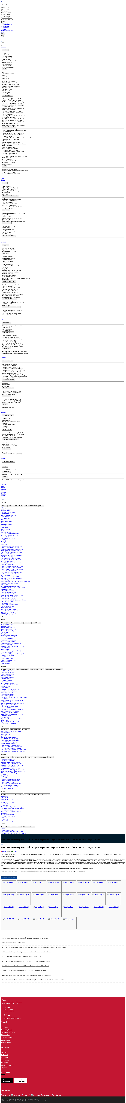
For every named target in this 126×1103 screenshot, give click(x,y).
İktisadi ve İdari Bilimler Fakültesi (11, 266)
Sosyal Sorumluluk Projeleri (9, 231)
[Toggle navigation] (3, 42)
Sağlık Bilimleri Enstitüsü (9, 250)
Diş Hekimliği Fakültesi (8, 258)
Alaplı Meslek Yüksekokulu (9, 286)
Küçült (4, 851)
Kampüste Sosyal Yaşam (8, 226)
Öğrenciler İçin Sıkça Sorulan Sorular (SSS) (14, 221)
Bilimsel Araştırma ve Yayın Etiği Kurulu (13, 133)
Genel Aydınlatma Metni (8, 172)
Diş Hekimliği (4, 1062)
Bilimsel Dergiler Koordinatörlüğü (11, 100)
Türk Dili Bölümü (7, 305)
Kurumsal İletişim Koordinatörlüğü (11, 111)
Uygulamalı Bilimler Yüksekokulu (11, 313)
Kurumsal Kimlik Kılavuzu (9, 87)
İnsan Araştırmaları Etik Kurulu (10, 139)
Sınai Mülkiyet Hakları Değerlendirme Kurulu (14, 156)
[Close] (1, 45)
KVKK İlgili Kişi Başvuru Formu (11, 173)
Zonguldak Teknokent (8, 407)
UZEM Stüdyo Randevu (8, 444)
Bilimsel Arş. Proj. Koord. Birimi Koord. (13, 99)
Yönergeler (5, 194)
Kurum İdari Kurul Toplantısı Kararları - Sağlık (15, 353)
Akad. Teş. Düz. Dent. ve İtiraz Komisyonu (14, 130)
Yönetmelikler (6, 192)
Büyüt (15, 851)
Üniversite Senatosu (7, 56)
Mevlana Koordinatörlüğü (9, 205)
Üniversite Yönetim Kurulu (9, 58)
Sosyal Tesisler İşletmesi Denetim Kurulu (13, 151)
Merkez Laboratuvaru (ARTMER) (11, 401)
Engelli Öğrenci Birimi (8, 229)
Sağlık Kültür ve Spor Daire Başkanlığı (12, 345)
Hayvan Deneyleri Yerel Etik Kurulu (12, 142)
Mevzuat (4, 80)
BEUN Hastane (5, 1060)
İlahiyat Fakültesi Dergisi (9, 365)
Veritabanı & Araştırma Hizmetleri (11, 402)
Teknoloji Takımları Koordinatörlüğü (12, 120)
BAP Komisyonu (6, 131)
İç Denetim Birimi (7, 64)
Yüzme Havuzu (6, 428)
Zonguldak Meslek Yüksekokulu (11, 297)
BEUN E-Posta (5, 1057)
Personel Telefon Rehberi (9, 470)
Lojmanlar (5, 423)
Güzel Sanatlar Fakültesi (8, 264)
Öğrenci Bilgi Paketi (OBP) (9, 189)
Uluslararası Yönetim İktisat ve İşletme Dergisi (14, 376)
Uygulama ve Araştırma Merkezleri (11, 391)
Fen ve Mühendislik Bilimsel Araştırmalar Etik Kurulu (16, 138)
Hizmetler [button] (3, 412)
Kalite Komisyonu (7, 145)
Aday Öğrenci (6, 227)
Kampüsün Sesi (6, 384)
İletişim (45, 1100)
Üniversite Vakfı (5, 1035)
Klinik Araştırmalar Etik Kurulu (10, 148)
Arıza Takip (5, 442)
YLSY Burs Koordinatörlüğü (10, 123)
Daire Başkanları (6, 65)
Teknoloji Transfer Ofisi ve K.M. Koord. (13, 122)
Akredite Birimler (7, 78)
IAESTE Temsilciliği (7, 106)
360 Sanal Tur (6, 90)
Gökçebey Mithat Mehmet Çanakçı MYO (13, 294)
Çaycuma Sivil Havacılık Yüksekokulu (12, 310)
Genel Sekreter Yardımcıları (9, 61)
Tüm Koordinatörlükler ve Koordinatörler (13, 125)
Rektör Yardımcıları (7, 55)
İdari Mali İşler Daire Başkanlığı (10, 337)
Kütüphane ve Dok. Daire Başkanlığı (12, 338)
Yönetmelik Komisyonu (8, 162)
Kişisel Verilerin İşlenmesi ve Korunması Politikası (15, 170)
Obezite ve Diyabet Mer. (7, 1065)
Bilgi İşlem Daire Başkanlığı (9, 335)
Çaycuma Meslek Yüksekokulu (10, 291)
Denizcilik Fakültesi (7, 256)
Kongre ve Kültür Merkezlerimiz (11, 421)
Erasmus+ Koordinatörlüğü (9, 200)
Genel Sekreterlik (6, 327)
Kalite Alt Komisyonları (8, 147)
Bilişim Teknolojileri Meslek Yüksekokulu (13, 288)
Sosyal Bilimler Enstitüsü (9, 251)
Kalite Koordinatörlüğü (8, 109)
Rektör (4, 53)
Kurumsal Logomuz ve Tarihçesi (11, 86)
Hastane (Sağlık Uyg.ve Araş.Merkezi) (12, 433)
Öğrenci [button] (3, 180)
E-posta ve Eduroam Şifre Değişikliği (12, 218)
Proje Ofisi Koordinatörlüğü (9, 117)
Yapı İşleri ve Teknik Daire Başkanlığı (12, 346)
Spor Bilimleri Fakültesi (8, 276)
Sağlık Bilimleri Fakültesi (9, 275)
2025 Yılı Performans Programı (10, 84)
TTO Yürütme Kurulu (8, 158)
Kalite (2, 178)
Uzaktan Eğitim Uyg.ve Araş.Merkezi (12, 437)
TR (2, 34)
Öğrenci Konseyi (6, 232)
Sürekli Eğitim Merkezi (8, 436)
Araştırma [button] (3, 357)
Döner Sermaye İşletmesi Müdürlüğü (12, 326)
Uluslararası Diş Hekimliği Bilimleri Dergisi (14, 375)
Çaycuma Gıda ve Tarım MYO (10, 289)
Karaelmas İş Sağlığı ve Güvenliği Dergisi (13, 370)
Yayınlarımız (5, 386)
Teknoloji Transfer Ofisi (8, 394)
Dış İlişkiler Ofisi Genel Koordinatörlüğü (13, 102)
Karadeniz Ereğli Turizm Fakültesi (11, 270)
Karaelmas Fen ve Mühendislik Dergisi (12, 368)
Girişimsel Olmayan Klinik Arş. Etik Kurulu (14, 144)
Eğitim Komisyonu (7, 136)
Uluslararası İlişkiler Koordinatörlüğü (12, 207)
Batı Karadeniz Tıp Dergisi (9, 364)
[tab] (4, 506)
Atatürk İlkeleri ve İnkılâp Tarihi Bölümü (13, 302)
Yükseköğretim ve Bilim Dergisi (11, 378)
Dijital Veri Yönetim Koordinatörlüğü (12, 103)
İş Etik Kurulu (6, 141)
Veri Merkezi (5, 452)
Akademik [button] (3, 242)
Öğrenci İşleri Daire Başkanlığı (10, 191)
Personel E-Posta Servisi (8, 424)
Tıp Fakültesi (5, 279)
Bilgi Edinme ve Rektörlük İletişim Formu (13, 475)
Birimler (4, 465)
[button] (5, 50)
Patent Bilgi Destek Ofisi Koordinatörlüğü (13, 116)
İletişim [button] (3, 458)
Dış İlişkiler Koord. (6, 1042)
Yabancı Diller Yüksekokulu (9, 315)
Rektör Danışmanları (7, 62)
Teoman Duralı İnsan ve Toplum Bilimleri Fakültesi (16, 278)
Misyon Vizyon (6, 75)
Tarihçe (4, 72)
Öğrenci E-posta (6, 216)
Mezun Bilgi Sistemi (7, 219)
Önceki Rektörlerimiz (8, 73)
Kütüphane (4, 1067)
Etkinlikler (5, 383)
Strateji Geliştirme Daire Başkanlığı (11, 343)
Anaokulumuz (6, 418)
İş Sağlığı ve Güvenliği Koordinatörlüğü (13, 108)
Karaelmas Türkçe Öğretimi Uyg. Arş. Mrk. (14, 213)
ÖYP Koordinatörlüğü (8, 114)
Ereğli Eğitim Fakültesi (8, 261)
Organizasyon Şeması (8, 67)
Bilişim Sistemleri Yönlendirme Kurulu (12, 134)
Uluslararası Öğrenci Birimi (9, 203)
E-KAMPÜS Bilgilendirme (9, 445)
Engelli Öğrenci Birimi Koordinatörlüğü (13, 105)
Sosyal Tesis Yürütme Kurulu (10, 150)
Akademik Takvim (7, 186)
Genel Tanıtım (6, 77)
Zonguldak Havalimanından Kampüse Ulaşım (14, 480)
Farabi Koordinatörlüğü (8, 202)
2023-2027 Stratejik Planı (9, 81)
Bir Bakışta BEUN (7, 89)
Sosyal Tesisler (6, 426)
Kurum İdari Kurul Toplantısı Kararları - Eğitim (15, 351)
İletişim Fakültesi (6, 269)
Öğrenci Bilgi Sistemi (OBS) (10, 188)
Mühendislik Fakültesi (8, 273)
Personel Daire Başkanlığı (9, 342)
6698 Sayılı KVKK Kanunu (9, 169)
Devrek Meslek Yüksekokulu (10, 292)
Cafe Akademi (6, 420)
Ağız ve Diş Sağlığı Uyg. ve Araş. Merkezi (13, 434)
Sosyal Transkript (6, 234)
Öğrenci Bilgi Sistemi (6, 1030)
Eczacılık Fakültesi (7, 259)
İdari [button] (2, 319)
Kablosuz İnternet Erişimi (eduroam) (12, 453)
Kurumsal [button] (3, 47)
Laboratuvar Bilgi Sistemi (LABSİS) (12, 399)
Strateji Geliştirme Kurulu (9, 155)
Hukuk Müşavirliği (7, 329)
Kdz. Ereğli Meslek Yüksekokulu (11, 295)
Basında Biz (5, 94)
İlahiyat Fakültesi (6, 267)
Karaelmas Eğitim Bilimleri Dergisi (11, 367)
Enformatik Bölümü (7, 303)
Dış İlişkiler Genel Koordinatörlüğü (11, 199)
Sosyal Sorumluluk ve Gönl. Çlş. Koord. (13, 119)
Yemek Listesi (6, 447)
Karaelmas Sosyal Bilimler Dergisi (11, 372)
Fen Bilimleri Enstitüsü (8, 248)
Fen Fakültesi (5, 262)
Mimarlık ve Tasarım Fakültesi (10, 272)
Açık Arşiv (4, 1052)
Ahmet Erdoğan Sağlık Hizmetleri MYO (13, 284)
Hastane (40, 1100)
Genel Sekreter (6, 59)
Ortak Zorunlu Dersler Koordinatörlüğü (12, 112)
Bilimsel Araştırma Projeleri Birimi (11, 392)
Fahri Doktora (6, 92)
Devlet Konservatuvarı (8, 312)
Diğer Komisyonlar (7, 164)
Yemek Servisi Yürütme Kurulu (10, 161)
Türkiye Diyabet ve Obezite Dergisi (11, 373)
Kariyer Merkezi (6, 215)
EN (2, 35)
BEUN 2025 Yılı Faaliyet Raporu (11, 83)
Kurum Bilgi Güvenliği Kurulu (10, 153)
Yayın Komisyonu (7, 159)
